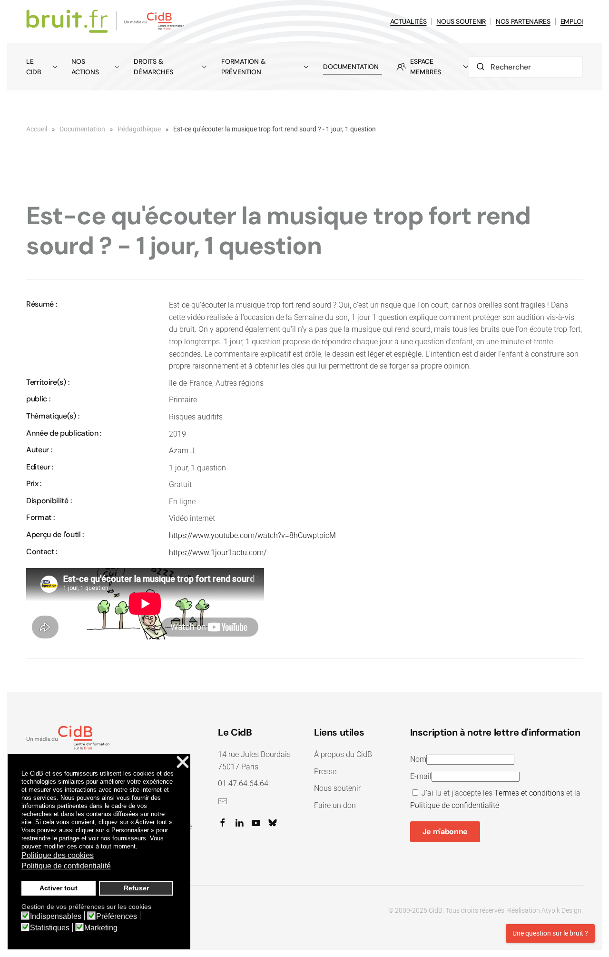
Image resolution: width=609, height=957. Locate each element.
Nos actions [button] (85, 66)
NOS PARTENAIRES (523, 21)
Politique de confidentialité (454, 805)
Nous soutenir (337, 788)
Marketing (101, 928)
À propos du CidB (343, 754)
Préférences (116, 916)
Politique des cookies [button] (57, 855)
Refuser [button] (136, 888)
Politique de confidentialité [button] (66, 866)
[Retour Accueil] (106, 21)
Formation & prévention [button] (243, 66)
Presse (325, 771)
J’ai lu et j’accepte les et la (495, 799)
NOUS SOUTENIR (460, 21)
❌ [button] (182, 762)
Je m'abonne (445, 832)
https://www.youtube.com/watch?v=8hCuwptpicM (252, 535)
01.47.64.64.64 (243, 783)
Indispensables (55, 916)
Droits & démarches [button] (153, 66)
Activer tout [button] (58, 888)
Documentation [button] (351, 66)
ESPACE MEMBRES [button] (425, 66)
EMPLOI (571, 21)
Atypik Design (561, 910)
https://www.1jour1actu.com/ (217, 552)
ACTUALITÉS (408, 21)
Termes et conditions (529, 793)
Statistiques (49, 928)
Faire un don (335, 805)
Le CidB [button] (33, 66)
